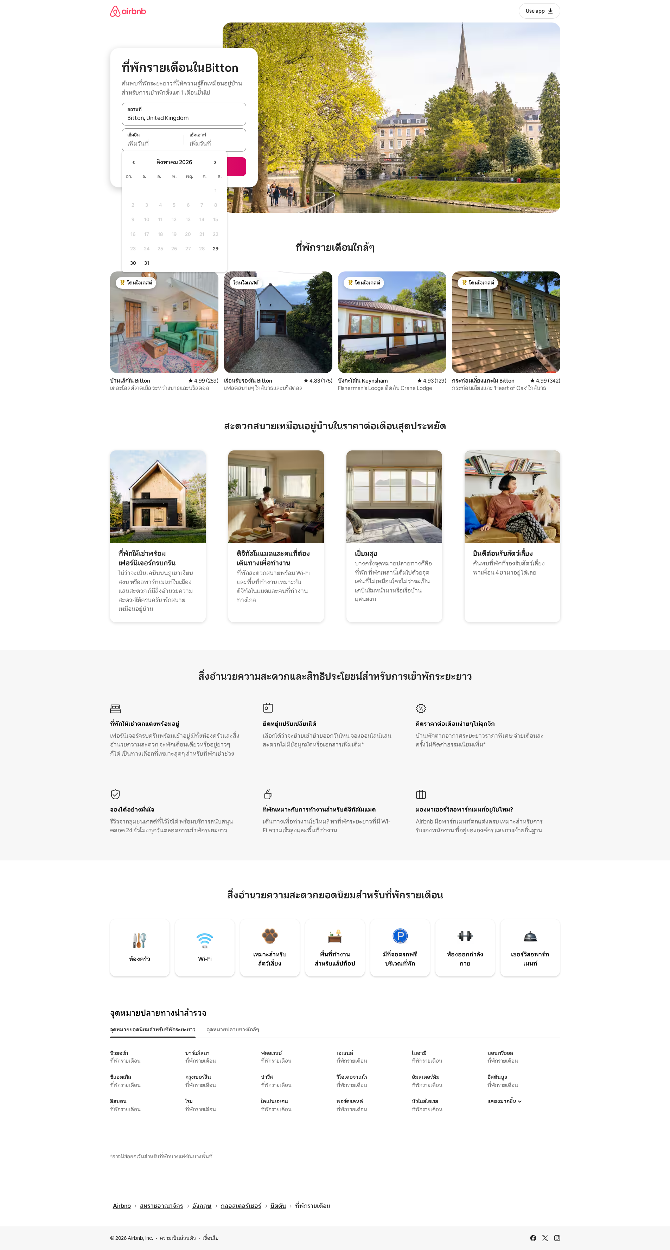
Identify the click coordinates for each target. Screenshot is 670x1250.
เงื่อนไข (210, 1238)
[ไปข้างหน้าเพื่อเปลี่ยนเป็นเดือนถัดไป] (215, 162)
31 (146, 263)
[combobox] (184, 118)
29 (215, 248)
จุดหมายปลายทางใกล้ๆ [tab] (233, 1029)
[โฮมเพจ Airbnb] (128, 11)
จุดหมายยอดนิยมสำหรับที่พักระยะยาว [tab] (153, 1029)
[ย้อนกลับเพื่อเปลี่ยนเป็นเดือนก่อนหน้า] (134, 162)
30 (133, 263)
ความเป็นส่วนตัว (178, 1238)
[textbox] (152, 144)
